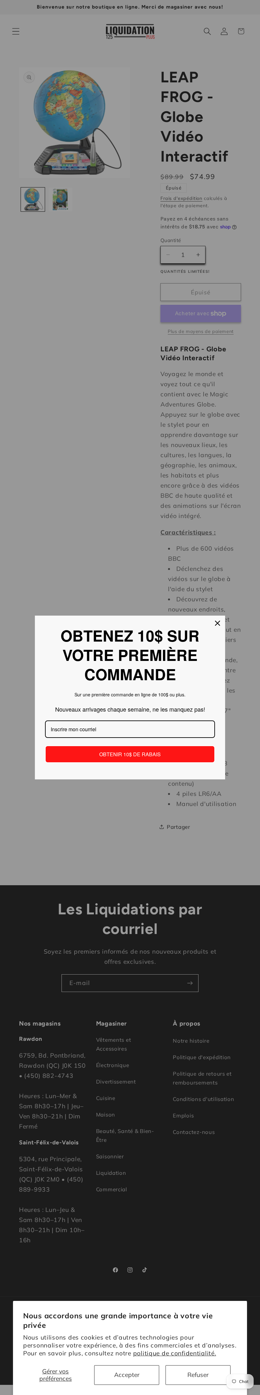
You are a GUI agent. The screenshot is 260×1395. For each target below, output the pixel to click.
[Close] (217, 623)
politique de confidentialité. (174, 1353)
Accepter (127, 1375)
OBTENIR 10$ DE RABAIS (130, 754)
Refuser (198, 1375)
